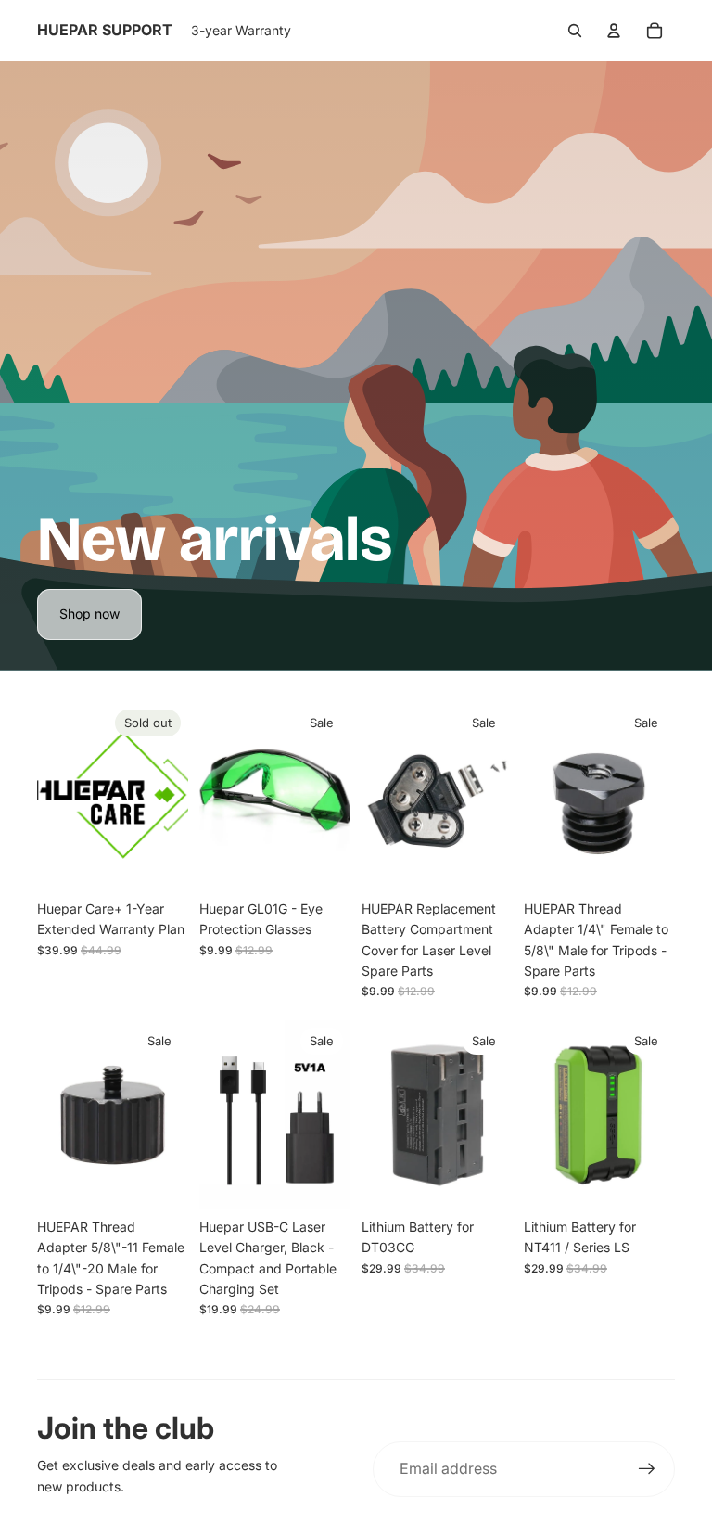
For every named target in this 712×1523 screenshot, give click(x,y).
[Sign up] (647, 1469)
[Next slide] (336, 796)
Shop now (89, 613)
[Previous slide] (213, 796)
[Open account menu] (613, 30)
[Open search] (574, 30)
